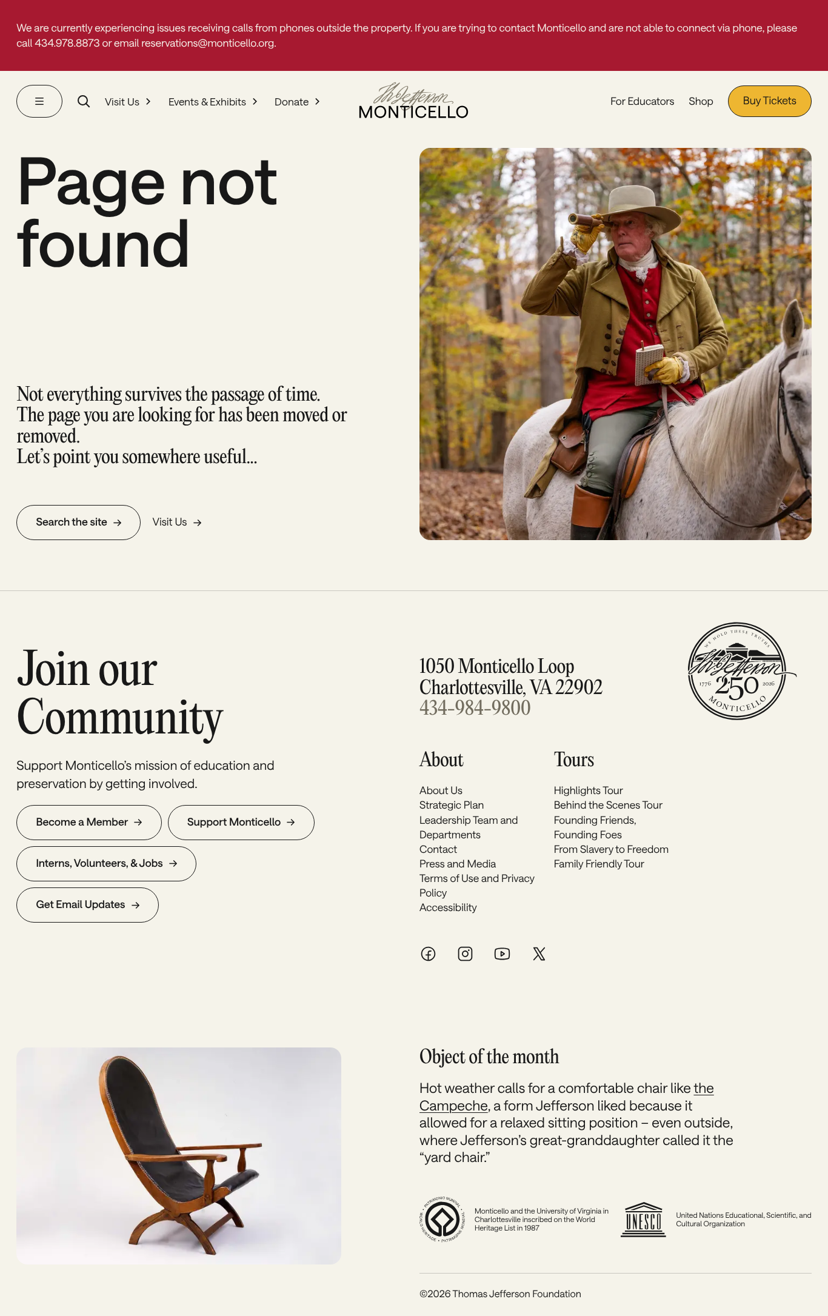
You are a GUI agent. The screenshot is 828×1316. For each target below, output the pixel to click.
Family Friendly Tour (599, 864)
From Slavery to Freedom (611, 849)
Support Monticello (234, 822)
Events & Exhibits (207, 101)
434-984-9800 (474, 709)
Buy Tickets (769, 101)
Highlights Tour (588, 790)
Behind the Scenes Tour (608, 805)
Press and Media (457, 864)
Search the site (71, 522)
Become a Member (82, 822)
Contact (438, 849)
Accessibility (448, 907)
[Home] (413, 101)
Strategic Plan (451, 805)
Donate (292, 101)
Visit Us (122, 101)
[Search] (83, 101)
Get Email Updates (80, 904)
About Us (440, 790)
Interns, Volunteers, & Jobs (99, 863)
